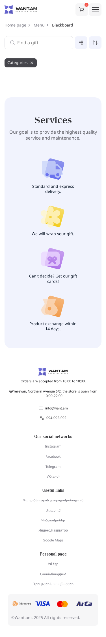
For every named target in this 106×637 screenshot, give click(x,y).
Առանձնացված (53, 574)
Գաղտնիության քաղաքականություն (53, 500)
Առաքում (53, 510)
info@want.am (56, 408)
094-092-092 (56, 417)
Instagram (53, 446)
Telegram (53, 466)
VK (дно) (53, 476)
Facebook (53, 456)
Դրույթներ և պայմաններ (53, 583)
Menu (39, 25)
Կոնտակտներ (53, 520)
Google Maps (53, 540)
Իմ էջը (53, 563)
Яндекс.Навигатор (53, 530)
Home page (15, 25)
